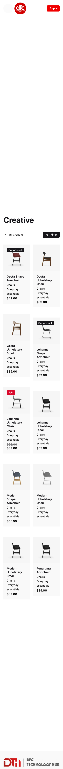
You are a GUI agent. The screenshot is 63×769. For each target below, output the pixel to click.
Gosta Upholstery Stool (14, 349)
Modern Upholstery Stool (14, 572)
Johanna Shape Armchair (43, 353)
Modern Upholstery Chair (44, 499)
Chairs (11, 285)
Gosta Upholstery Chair (44, 280)
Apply (53, 8)
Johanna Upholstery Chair (14, 422)
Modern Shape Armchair (13, 499)
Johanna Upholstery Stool (44, 426)
